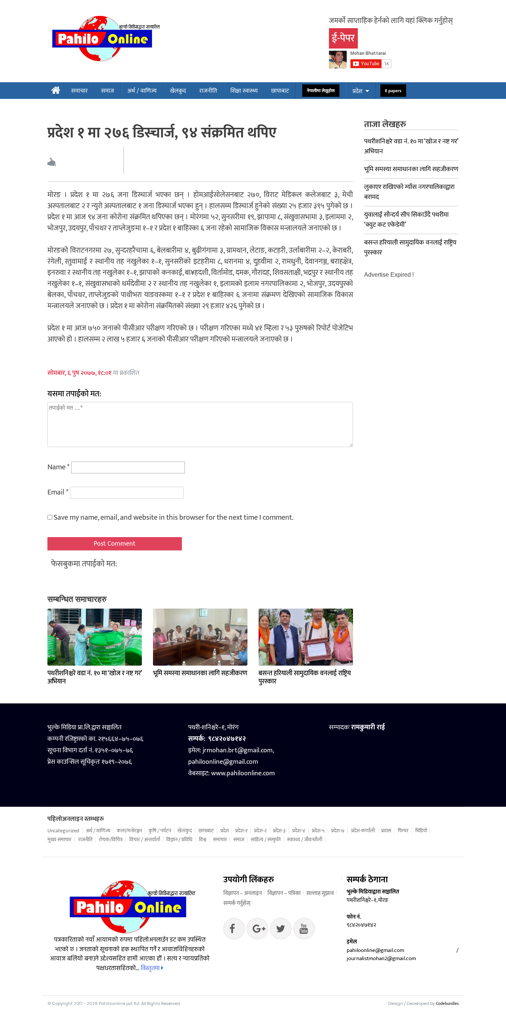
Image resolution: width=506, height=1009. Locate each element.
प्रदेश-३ (279, 831)
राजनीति (208, 91)
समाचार (79, 91)
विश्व (202, 840)
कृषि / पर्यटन (160, 831)
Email (58, 492)
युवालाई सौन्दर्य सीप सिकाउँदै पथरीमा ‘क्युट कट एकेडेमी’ (406, 219)
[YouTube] (304, 930)
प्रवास (386, 831)
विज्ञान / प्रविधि (179, 840)
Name (58, 467)
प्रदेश (357, 91)
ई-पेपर (343, 38)
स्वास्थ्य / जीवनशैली (304, 840)
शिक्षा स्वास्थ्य (244, 91)
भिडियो (421, 831)
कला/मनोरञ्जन (129, 831)
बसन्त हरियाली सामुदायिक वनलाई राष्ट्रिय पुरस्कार (305, 677)
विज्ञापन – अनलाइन (242, 893)
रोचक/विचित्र (111, 840)
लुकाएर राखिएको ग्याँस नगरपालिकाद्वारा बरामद (409, 192)
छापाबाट (280, 91)
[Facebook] (234, 930)
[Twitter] (257, 930)
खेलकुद (178, 91)
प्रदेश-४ (298, 831)
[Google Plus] (281, 930)
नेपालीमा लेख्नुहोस (321, 91)
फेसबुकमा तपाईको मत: (84, 564)
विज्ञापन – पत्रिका (284, 893)
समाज (107, 91)
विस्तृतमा (151, 968)
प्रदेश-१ (241, 831)
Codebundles (447, 1003)
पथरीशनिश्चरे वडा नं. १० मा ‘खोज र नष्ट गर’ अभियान (94, 677)
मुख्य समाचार (59, 840)
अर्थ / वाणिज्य (142, 91)
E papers (393, 91)
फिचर (403, 831)
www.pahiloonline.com (243, 773)
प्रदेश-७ (337, 831)
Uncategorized (63, 831)
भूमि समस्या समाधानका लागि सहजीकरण (200, 673)
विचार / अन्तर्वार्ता (144, 840)
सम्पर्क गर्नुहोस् (236, 903)
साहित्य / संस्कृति (266, 840)
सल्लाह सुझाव (320, 893)
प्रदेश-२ (260, 831)
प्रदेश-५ (318, 831)
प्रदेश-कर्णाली (363, 831)
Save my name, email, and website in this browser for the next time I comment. (173, 517)
